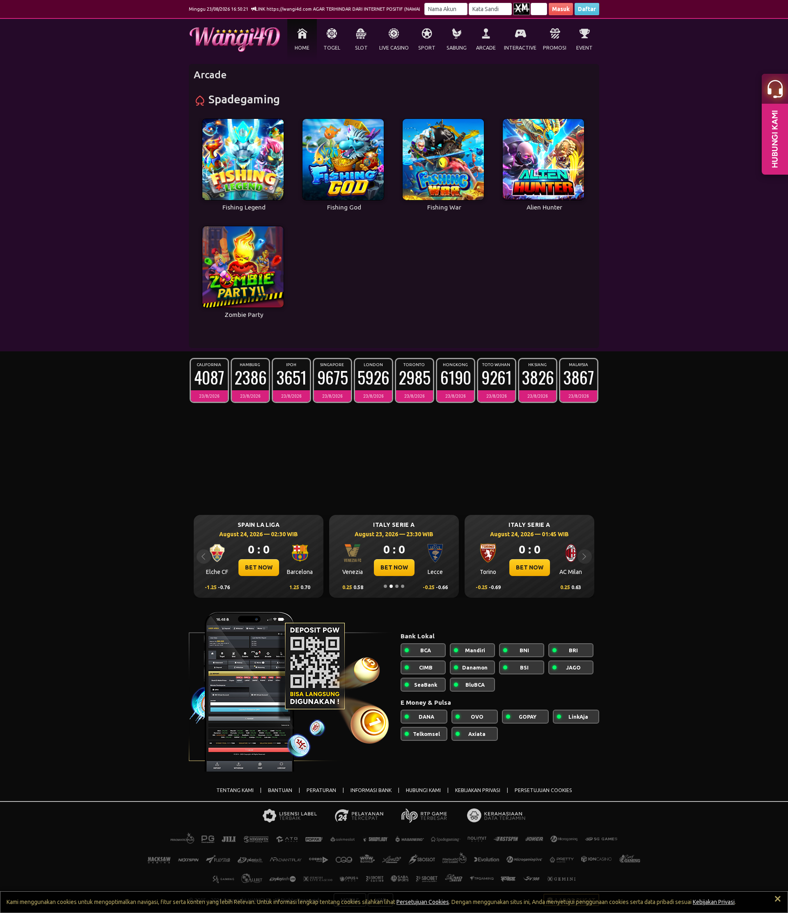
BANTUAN (280, 790)
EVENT (584, 47)
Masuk (561, 9)
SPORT (426, 47)
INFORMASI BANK (371, 790)
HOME (302, 47)
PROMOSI (554, 47)
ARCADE (486, 47)
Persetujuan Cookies (422, 902)
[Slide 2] (391, 586)
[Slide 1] (385, 586)
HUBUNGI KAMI (423, 790)
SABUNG (457, 47)
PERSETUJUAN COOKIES (543, 790)
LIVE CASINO (394, 47)
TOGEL (331, 47)
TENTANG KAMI (235, 790)
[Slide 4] (402, 586)
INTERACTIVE (520, 47)
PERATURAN (321, 790)
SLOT (361, 47)
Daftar (587, 9)
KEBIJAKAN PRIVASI (477, 790)
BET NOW (348, 567)
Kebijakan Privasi (714, 902)
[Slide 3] (397, 586)
